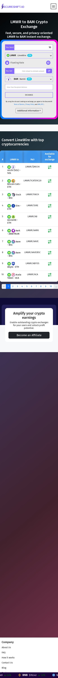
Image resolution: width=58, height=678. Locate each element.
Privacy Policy (29, 104)
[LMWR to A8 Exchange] (49, 217)
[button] (14, 63)
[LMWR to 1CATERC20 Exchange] (49, 181)
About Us (6, 647)
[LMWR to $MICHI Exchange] (49, 167)
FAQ (3, 652)
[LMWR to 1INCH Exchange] (49, 195)
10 (51, 286)
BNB (21, 675)
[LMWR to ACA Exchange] (49, 275)
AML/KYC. (41, 104)
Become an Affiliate (29, 335)
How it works (8, 657)
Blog (4, 667)
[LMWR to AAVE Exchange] (49, 242)
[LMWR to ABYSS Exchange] (49, 264)
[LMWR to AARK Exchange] (49, 231)
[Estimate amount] (49, 71)
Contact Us (7, 662)
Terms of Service (19, 104)
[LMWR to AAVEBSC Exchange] (49, 253)
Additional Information (28, 110)
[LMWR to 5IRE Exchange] (49, 206)
